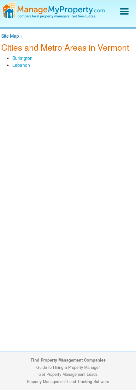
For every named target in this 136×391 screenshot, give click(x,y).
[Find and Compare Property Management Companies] (54, 17)
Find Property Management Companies (68, 360)
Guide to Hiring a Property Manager (68, 367)
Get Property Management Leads (68, 374)
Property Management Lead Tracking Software (68, 381)
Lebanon (21, 65)
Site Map (10, 36)
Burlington (22, 58)
